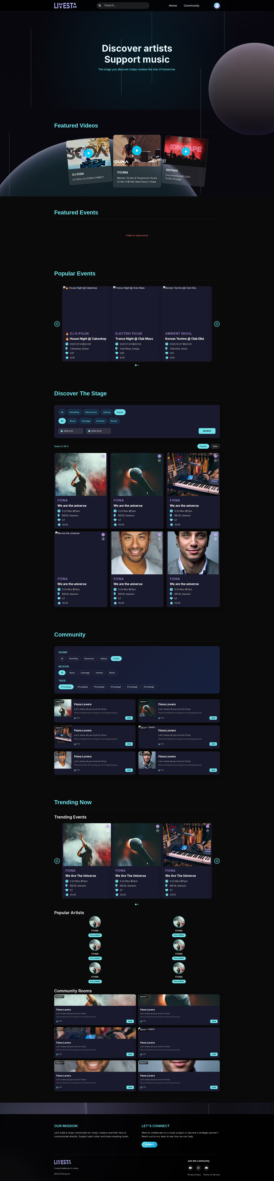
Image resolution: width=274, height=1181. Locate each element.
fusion (116, 658)
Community (191, 5)
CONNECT (149, 1145)
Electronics (89, 658)
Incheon (99, 673)
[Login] (217, 5)
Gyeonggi (85, 673)
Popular (203, 446)
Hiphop (103, 658)
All (62, 658)
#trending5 (132, 687)
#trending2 (82, 687)
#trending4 (116, 687)
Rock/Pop (73, 658)
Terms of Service (211, 1174)
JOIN (129, 718)
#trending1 (66, 687)
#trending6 (149, 687)
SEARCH (207, 431)
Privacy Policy (194, 1174)
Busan (112, 673)
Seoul (71, 673)
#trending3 (99, 687)
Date (215, 446)
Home (173, 5)
